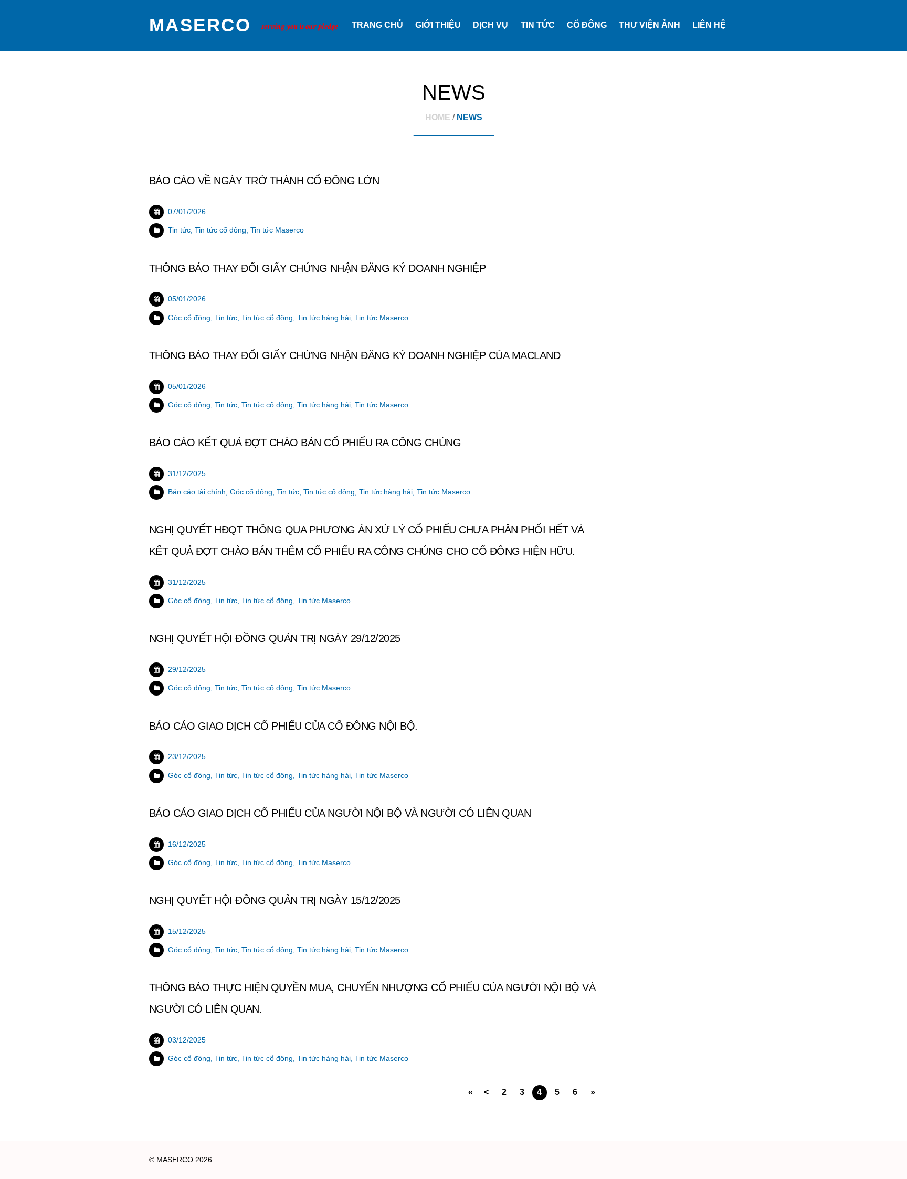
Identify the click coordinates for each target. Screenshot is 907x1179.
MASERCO (174, 1160)
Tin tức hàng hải (324, 317)
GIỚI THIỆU (438, 24)
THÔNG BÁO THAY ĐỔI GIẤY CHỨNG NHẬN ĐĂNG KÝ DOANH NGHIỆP (317, 268)
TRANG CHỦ (377, 24)
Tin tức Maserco (277, 230)
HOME (437, 117)
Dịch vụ (490, 24)
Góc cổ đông (189, 317)
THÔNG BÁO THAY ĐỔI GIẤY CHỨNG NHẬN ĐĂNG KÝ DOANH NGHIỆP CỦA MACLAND (354, 355)
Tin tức (538, 24)
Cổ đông (587, 24)
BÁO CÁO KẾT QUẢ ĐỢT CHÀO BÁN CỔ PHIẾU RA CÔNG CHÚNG (305, 442)
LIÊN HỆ (709, 24)
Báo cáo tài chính (197, 492)
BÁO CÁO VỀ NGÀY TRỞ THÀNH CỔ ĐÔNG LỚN (264, 180)
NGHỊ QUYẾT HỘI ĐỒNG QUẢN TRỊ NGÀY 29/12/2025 (274, 638)
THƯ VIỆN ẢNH (649, 24)
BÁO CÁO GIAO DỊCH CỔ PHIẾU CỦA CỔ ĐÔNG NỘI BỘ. (283, 726)
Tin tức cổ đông (220, 230)
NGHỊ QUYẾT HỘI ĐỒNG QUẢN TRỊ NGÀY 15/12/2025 (274, 900)
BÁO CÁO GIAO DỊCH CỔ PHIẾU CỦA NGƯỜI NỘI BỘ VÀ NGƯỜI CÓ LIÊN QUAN (340, 813)
